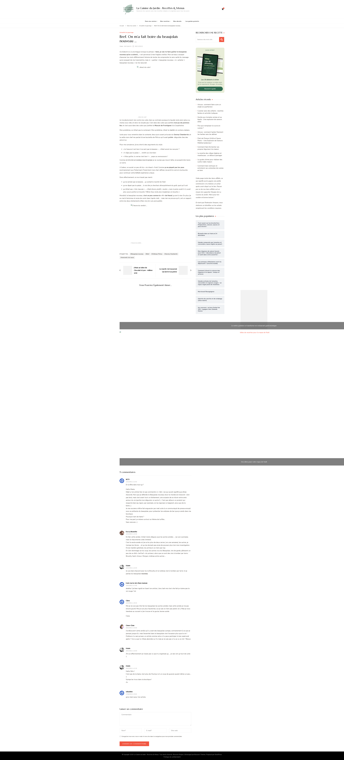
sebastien (129, 692)
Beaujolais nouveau (137, 254)
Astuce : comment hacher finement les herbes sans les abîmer (210, 133)
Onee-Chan (130, 625)
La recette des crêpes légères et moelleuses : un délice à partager (210, 154)
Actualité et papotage (126, 32)
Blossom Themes (200, 755)
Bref (147, 254)
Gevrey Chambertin (171, 254)
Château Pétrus (157, 254)
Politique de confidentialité (172, 757)
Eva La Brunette (131, 532)
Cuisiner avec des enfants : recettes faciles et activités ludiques (210, 112)
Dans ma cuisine (150, 21)
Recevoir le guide (210, 89)
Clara (128, 601)
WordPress (218, 755)
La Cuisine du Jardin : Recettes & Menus (160, 8)
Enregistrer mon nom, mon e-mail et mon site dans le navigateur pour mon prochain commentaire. (152, 736)
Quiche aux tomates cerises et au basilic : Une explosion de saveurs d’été (210, 119)
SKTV (128, 479)
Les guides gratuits (192, 21)
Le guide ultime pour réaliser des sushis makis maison (210, 160)
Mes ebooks (177, 21)
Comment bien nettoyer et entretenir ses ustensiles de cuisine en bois (210, 168)
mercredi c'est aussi (127, 257)
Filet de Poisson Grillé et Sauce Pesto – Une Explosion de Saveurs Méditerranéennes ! (210, 140)
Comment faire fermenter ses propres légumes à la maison (208, 148)
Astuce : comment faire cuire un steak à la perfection (209, 105)
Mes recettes (164, 21)
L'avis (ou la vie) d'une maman (136, 583)
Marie (121, 46)
